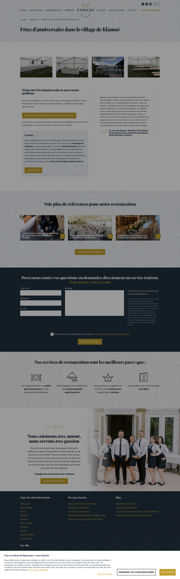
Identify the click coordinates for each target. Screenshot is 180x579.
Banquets (24, 515)
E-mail (23, 309)
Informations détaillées (38, 570)
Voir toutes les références (90, 252)
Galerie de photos (54, 10)
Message (69, 288)
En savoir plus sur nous (54, 481)
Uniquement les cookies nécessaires (136, 572)
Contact (132, 10)
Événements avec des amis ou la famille (85, 519)
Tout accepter (167, 572)
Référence (69, 10)
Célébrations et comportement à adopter (134, 515)
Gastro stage (25, 538)
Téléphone (24, 298)
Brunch (23, 530)
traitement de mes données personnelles (111, 334)
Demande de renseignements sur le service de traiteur (49, 115)
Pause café (25, 503)
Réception (24, 527)
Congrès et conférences (78, 507)
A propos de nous (116, 10)
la (41, 100)
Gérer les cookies (105, 574)
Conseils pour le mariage (126, 507)
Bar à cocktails (26, 507)
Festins (23, 511)
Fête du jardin (26, 523)
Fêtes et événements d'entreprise (82, 503)
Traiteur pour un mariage (79, 511)
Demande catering (150, 10)
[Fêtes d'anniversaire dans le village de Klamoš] (36, 67)
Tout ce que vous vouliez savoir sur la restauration (137, 511)
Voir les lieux (33, 170)
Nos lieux (101, 10)
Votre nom (24, 288)
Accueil (23, 10)
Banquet (23, 519)
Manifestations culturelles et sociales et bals (87, 515)
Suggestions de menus (125, 503)
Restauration (36, 10)
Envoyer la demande (90, 342)
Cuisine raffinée (27, 534)
